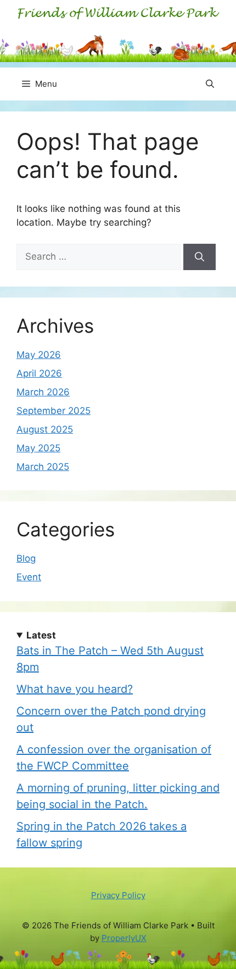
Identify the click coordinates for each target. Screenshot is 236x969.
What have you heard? (74, 689)
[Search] (199, 257)
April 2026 (39, 373)
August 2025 (44, 429)
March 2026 (43, 392)
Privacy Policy (118, 895)
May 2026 (38, 354)
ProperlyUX (124, 938)
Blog (26, 558)
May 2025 (38, 448)
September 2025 (53, 410)
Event (28, 577)
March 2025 (42, 466)
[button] (210, 84)
